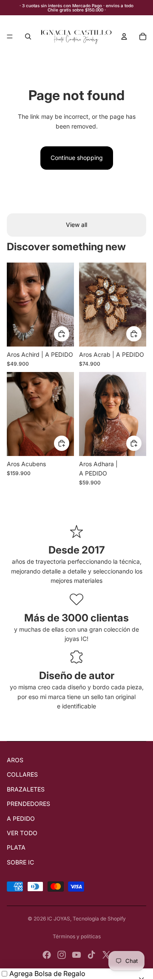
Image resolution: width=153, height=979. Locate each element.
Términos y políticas (77, 936)
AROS (15, 760)
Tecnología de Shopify (99, 918)
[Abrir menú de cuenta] (124, 36)
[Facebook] (47, 955)
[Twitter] (106, 955)
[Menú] (10, 36)
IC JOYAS (58, 918)
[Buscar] (28, 36)
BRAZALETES (26, 789)
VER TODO (22, 832)
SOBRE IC (20, 862)
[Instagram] (62, 955)
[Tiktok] (91, 955)
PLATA (16, 847)
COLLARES (22, 774)
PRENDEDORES (28, 803)
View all (76, 224)
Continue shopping (77, 157)
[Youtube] (76, 955)
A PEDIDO (21, 818)
